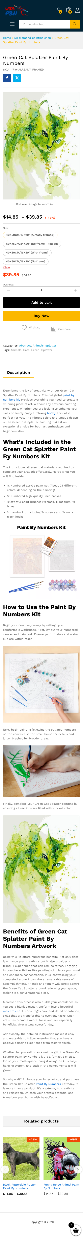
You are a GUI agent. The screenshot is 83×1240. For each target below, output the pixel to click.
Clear (6, 267)
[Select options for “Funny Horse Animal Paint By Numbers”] (52, 1178)
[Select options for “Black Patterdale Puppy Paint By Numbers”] (11, 1178)
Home (7, 37)
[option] (21, 1169)
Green (35, 350)
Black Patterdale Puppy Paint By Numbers (19, 1186)
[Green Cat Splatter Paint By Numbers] (7, 78)
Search (75, 24)
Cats (26, 350)
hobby (51, 413)
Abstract (25, 345)
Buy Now (42, 316)
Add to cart (41, 302)
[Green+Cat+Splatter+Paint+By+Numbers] (17, 78)
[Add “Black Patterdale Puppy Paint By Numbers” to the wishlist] (30, 1178)
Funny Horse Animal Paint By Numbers (61, 1186)
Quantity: (8, 284)
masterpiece (11, 1011)
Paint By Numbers (48, 1084)
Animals (38, 345)
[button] (30, 235)
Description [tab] (18, 372)
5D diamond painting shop (32, 37)
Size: (6, 228)
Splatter (50, 345)
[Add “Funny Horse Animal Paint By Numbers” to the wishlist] (70, 1178)
